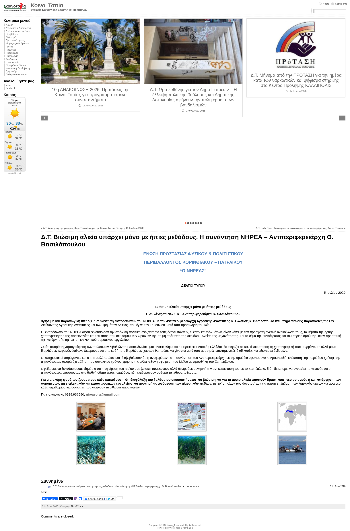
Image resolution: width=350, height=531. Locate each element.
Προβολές (11, 49)
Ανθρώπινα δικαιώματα (18, 28)
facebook (10, 88)
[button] (185, 223)
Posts (326, 3)
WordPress (174, 528)
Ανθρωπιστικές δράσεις (18, 31)
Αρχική (9, 25)
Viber (8, 85)
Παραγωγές (12, 52)
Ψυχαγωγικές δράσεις (17, 43)
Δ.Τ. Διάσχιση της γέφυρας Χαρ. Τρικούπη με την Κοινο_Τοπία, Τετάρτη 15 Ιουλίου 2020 (93, 228)
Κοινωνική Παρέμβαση (18, 68)
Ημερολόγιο (12, 56)
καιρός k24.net (14, 173)
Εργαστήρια (12, 71)
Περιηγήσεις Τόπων (16, 65)
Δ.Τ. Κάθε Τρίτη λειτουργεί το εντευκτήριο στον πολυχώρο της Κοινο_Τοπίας (299, 228)
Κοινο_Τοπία (47, 5)
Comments (341, 3)
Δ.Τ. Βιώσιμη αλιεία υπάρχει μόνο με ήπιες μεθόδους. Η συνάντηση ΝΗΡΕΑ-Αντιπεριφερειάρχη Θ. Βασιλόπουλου (117, 486)
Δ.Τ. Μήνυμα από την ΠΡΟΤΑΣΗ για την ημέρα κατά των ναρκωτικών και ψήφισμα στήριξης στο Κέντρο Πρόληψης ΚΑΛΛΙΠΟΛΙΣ (193, 80)
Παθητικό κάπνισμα (16, 74)
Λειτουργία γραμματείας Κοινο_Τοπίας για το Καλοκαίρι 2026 (296, 125)
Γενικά (9, 46)
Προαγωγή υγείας (15, 40)
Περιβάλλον (12, 34)
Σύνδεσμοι (11, 59)
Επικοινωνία (12, 62)
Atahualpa (188, 528)
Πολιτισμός (11, 37)
